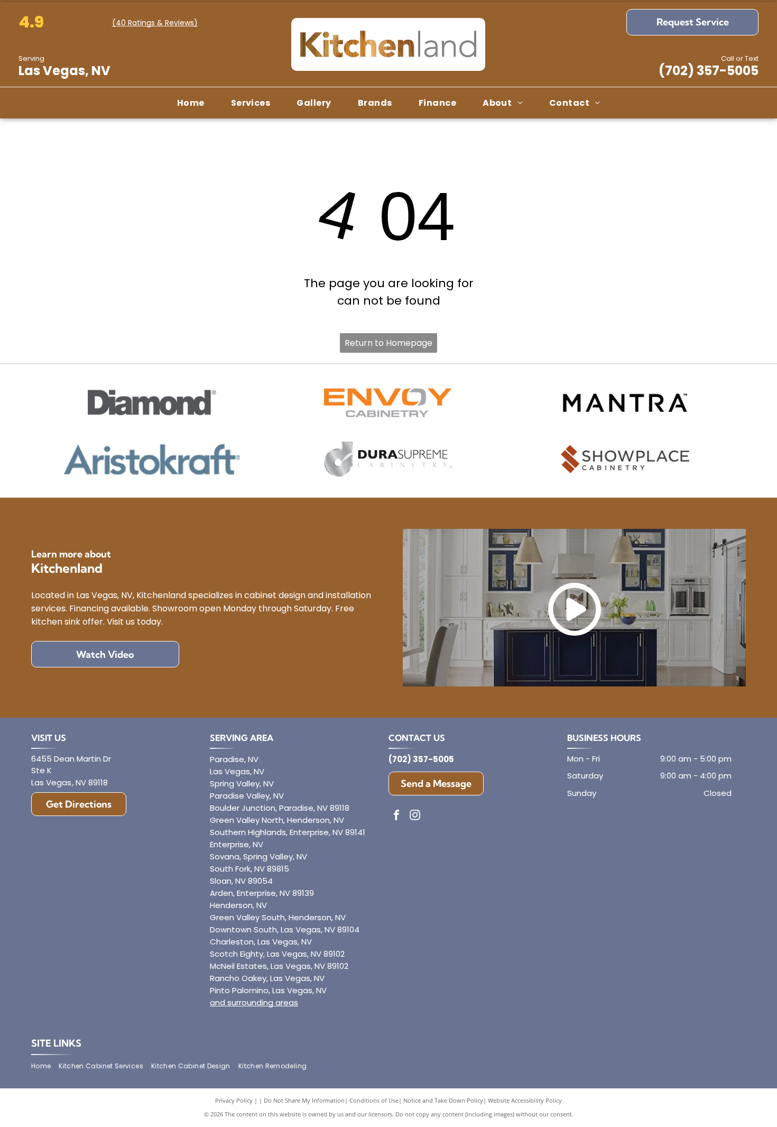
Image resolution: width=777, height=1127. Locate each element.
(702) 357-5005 (708, 70)
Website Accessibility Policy (525, 1100)
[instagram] (415, 816)
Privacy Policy (234, 1100)
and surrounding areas (254, 1002)
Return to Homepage (388, 343)
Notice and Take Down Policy (443, 1100)
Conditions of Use (374, 1100)
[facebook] (396, 816)
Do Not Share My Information (304, 1100)
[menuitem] (191, 103)
